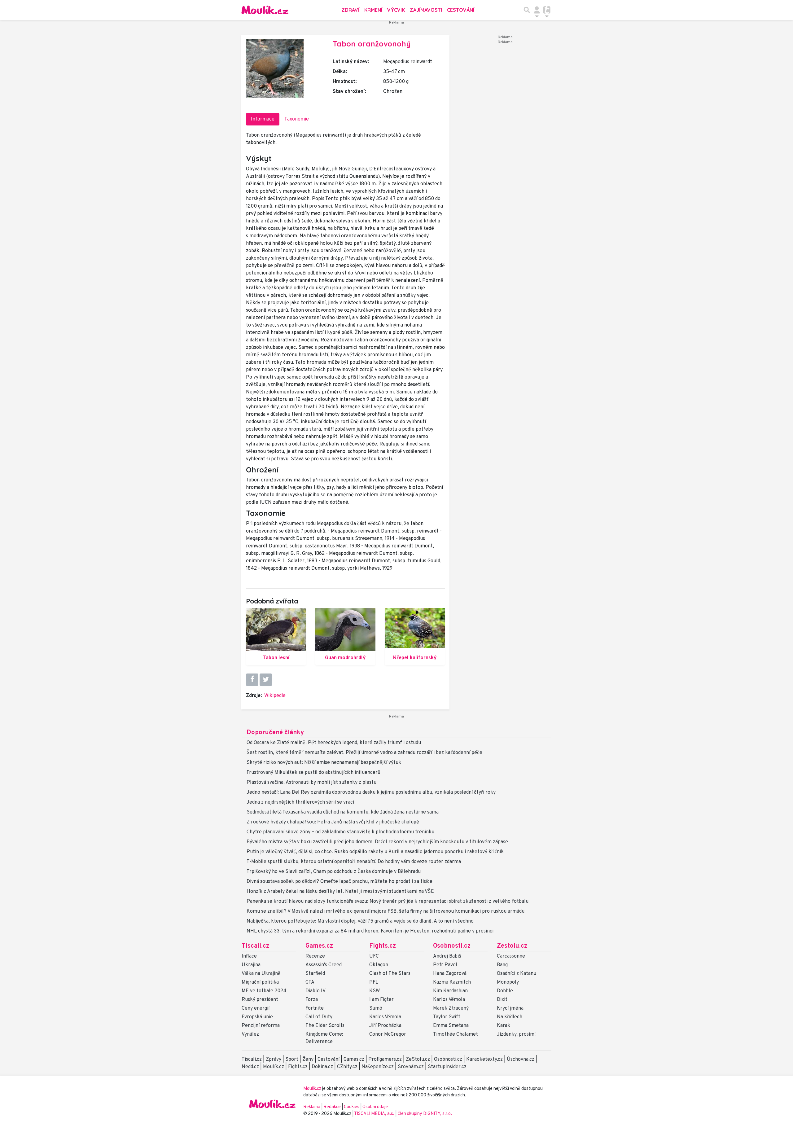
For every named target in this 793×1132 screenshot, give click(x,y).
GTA (309, 982)
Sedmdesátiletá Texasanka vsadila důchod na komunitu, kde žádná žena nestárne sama (343, 812)
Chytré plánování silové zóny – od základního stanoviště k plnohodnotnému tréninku (340, 832)
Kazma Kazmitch (452, 982)
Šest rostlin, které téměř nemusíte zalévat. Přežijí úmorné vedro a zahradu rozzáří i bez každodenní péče (364, 753)
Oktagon (378, 965)
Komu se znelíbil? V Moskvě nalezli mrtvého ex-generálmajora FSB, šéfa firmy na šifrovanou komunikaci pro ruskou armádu (385, 911)
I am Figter (381, 1000)
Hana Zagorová (450, 974)
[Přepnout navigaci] (537, 9)
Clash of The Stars (389, 974)
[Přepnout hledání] (527, 9)
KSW (374, 991)
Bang (502, 965)
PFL (373, 982)
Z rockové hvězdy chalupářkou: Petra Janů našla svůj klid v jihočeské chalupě (333, 822)
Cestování (460, 10)
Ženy (307, 1059)
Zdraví (350, 10)
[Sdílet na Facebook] (252, 680)
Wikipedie (275, 696)
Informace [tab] (262, 119)
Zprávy (273, 1059)
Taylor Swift (446, 1017)
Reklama (311, 1107)
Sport (291, 1059)
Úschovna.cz (520, 1059)
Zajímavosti (426, 10)
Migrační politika (260, 982)
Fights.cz (382, 946)
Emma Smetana (451, 1026)
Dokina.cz (322, 1067)
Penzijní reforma (261, 1026)
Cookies (351, 1107)
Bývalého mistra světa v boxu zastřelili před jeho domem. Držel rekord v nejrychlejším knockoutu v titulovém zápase (377, 842)
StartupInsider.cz (447, 1067)
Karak (503, 1026)
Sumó (375, 1008)
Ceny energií (255, 1008)
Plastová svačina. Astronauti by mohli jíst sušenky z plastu (311, 782)
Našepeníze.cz (377, 1067)
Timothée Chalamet (455, 1034)
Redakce (332, 1107)
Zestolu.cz (512, 946)
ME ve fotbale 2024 (264, 991)
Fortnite (314, 1008)
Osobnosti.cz (452, 946)
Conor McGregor (387, 1034)
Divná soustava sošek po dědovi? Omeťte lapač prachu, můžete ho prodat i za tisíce (339, 882)
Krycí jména (510, 1008)
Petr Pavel (445, 965)
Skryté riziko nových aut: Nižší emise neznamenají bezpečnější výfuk (324, 763)
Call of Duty (318, 1017)
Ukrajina (251, 965)
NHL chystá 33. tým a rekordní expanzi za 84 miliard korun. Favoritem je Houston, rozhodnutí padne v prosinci (370, 931)
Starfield (315, 974)
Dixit (502, 1000)
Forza (311, 1000)
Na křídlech (509, 1017)
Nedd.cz (250, 1067)
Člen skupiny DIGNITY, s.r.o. (424, 1114)
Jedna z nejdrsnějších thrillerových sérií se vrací (300, 802)
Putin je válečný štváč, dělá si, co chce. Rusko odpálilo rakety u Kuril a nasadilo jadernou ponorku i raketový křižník (375, 852)
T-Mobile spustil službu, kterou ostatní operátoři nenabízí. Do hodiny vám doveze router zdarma (354, 862)
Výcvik (396, 10)
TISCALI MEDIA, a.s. (374, 1114)
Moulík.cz (273, 1067)
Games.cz (319, 946)
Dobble (505, 991)
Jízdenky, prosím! (516, 1034)
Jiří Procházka (385, 1026)
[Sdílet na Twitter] (266, 679)
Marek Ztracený (451, 1008)
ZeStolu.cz (418, 1059)
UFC (374, 956)
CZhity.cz (347, 1067)
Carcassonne (511, 956)
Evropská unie (257, 1017)
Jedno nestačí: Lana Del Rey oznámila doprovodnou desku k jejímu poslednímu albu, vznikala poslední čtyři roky (371, 792)
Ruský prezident (260, 1000)
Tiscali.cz (255, 946)
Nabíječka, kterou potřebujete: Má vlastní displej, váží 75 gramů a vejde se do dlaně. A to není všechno (360, 921)
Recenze (315, 956)
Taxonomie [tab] (296, 119)
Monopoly (508, 982)
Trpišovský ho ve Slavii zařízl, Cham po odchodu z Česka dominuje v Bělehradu (334, 872)
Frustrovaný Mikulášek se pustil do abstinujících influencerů (313, 773)
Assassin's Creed (323, 965)
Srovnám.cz (411, 1067)
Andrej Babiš (447, 956)
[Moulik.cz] (264, 9)
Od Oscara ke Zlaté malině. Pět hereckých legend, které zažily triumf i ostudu (334, 743)
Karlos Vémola (385, 1017)
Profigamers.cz (385, 1059)
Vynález (250, 1034)
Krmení (373, 10)
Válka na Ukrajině (261, 974)
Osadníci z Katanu (516, 974)
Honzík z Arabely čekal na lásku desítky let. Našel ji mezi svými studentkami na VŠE (340, 891)
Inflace (249, 956)
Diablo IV (315, 991)
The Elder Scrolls (324, 1026)
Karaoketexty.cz (484, 1059)
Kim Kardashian (450, 991)
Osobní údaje (375, 1107)
